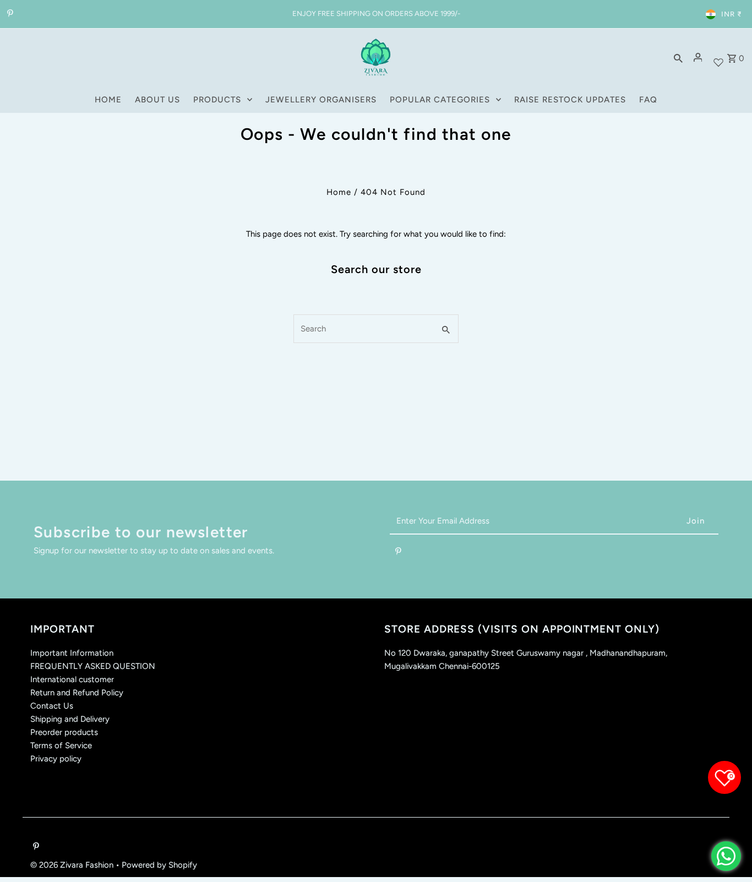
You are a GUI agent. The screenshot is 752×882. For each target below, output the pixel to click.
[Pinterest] (8, 14)
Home (338, 192)
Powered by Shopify (159, 865)
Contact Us (51, 706)
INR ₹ (731, 14)
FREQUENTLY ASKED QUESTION (92, 666)
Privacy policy (55, 759)
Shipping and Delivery (70, 719)
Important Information (71, 653)
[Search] (678, 57)
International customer (72, 679)
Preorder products (64, 732)
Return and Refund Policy (76, 693)
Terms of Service (61, 745)
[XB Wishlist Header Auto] (718, 57)
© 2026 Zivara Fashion (73, 865)
